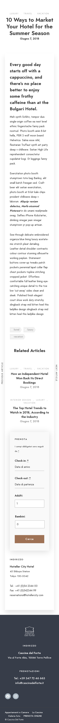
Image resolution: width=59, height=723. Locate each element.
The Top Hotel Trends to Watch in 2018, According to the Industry (29, 412)
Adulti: (19, 495)
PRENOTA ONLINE (33, 715)
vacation (18, 336)
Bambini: (20, 516)
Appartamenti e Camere (17, 712)
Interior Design (20, 400)
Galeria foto (14, 715)
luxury (30, 329)
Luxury (14, 368)
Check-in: (22, 461)
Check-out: (23, 478)
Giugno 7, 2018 (29, 387)
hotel (16, 329)
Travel (28, 368)
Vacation (43, 368)
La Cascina (37, 712)
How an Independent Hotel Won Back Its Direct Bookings (29, 378)
